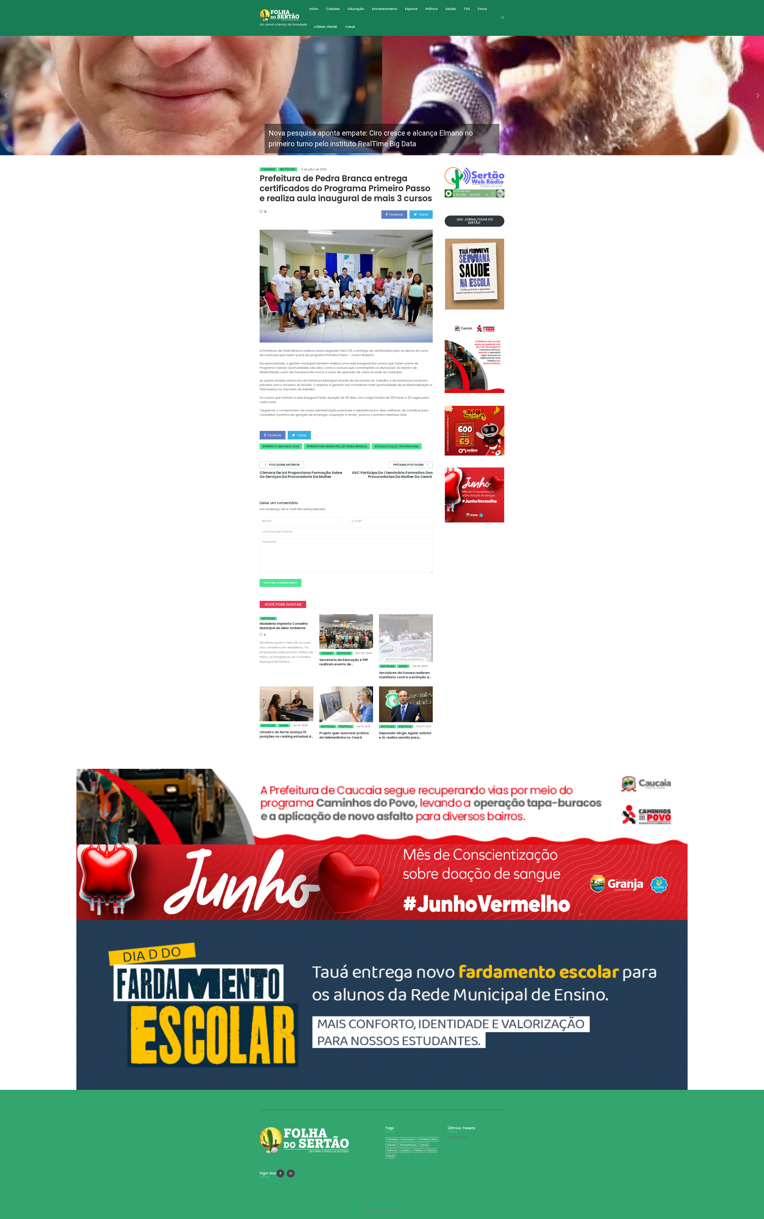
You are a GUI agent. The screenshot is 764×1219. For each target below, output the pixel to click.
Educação (356, 9)
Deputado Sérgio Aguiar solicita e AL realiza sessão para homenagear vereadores (405, 737)
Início (313, 9)
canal (350, 26)
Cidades (333, 9)
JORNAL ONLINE (325, 26)
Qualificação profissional (398, 446)
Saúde (450, 9)
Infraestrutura (408, 1145)
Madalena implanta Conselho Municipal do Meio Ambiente (284, 625)
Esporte (411, 9)
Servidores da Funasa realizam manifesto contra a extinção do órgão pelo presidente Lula (405, 677)
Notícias (287, 169)
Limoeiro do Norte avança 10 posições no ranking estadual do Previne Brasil (286, 736)
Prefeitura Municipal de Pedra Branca (338, 446)
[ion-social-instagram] (291, 1173)
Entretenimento (384, 9)
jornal (424, 1145)
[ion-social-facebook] (280, 1173)
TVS (467, 9)
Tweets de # (457, 1137)
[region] (382, 95)
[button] (382, 95)
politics (405, 1150)
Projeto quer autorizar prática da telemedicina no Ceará (344, 735)
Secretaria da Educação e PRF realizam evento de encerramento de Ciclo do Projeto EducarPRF (343, 666)
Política (431, 9)
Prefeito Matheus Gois (282, 446)
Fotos (482, 9)
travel (390, 1156)
